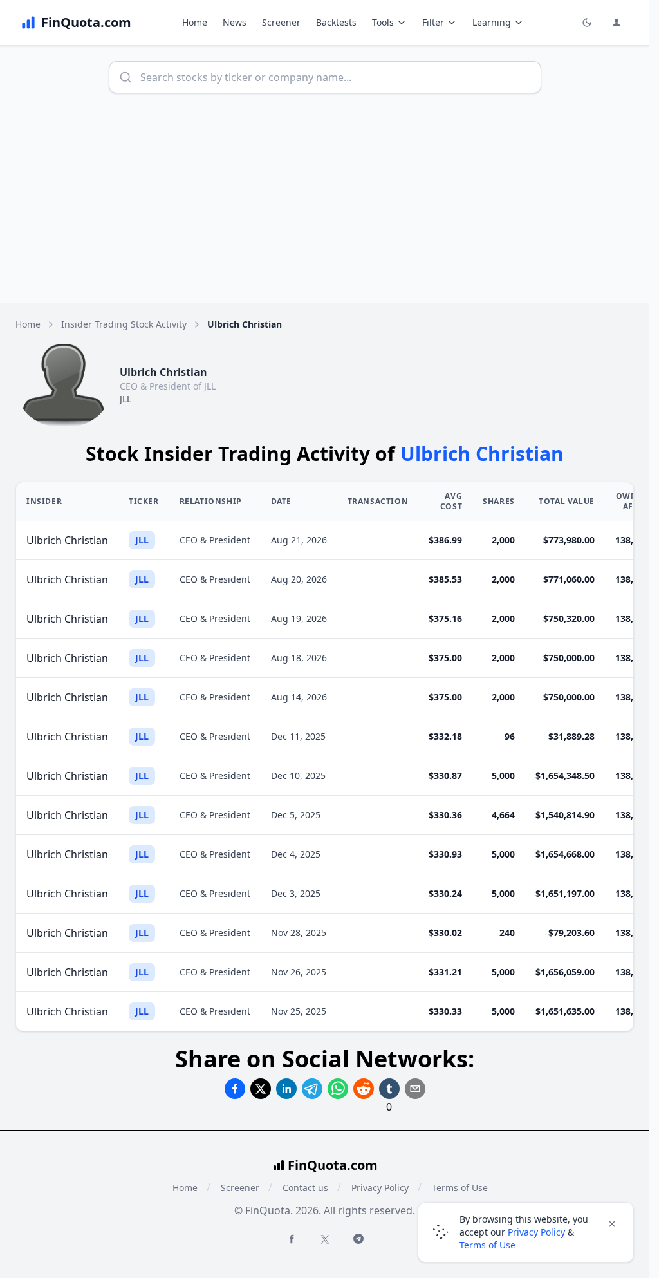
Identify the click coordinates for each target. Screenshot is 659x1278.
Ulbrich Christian (67, 540)
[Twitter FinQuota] (325, 1239)
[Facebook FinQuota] (291, 1239)
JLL (125, 399)
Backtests (336, 22)
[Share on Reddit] (363, 1088)
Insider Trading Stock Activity (124, 324)
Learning (491, 22)
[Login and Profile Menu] (616, 22)
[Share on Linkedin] (286, 1088)
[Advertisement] (329, 206)
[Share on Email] (415, 1088)
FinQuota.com (333, 1165)
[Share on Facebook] (235, 1088)
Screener (281, 22)
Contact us (305, 1187)
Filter (433, 22)
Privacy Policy (380, 1187)
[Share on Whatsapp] (338, 1088)
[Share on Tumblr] (389, 1088)
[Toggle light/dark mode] (587, 22)
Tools (383, 22)
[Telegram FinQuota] (358, 1239)
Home (194, 22)
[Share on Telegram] (312, 1088)
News (234, 22)
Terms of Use (487, 1245)
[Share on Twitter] (260, 1088)
